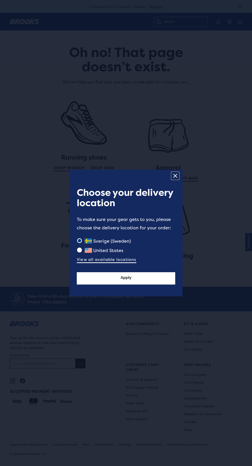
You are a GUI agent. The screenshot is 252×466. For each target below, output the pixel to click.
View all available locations (106, 259)
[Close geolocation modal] (175, 175)
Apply (126, 277)
